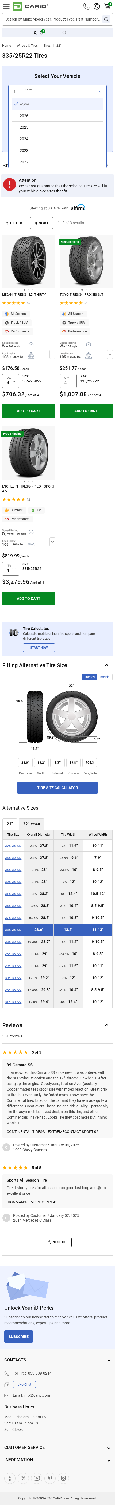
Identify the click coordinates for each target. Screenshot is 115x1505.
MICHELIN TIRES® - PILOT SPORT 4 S (28, 488)
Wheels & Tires (27, 45)
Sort (44, 223)
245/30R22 (13, 858)
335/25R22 (13, 930)
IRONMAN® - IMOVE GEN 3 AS (32, 1202)
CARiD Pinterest (50, 1478)
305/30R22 (13, 978)
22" (58, 45)
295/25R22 (13, 846)
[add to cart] (29, 411)
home (6, 45)
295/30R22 (13, 966)
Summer (16, 510)
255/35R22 (13, 954)
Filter (16, 223)
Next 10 (59, 1242)
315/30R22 (13, 1002)
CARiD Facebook (10, 1478)
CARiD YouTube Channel (36, 1478)
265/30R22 (13, 906)
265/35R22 (13, 990)
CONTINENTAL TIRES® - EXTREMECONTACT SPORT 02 (52, 1132)
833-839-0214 (40, 1373)
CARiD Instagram (63, 1478)
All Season (18, 314)
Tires (47, 45)
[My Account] (96, 6)
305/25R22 (13, 882)
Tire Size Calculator (57, 788)
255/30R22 (13, 870)
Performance (20, 331)
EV (39, 510)
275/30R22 (13, 918)
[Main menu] (6, 6)
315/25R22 (13, 894)
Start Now (39, 647)
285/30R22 (13, 942)
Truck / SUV (19, 322)
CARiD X (23, 1478)
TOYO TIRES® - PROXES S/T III (84, 294)
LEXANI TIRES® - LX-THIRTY (24, 294)
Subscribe (19, 1336)
